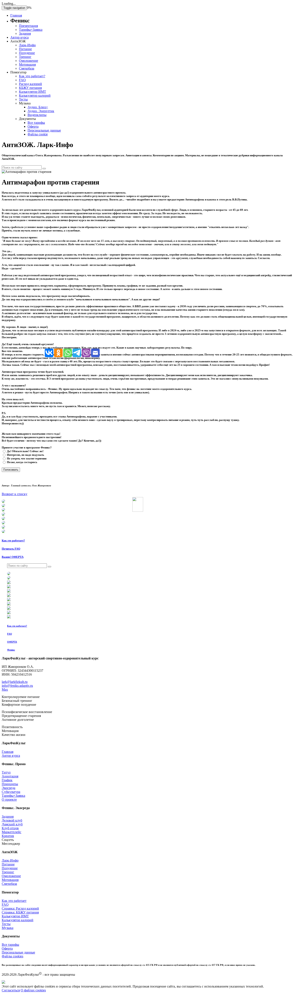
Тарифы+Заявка (30, 29)
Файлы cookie (38, 134)
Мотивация (27, 64)
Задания (25, 33)
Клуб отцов (10, 828)
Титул (6, 772)
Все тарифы (36, 122)
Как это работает (14, 901)
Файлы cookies (12, 956)
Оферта (33, 126)
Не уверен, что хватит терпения (26, 458)
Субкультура (11, 792)
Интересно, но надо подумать (25, 454)
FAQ (22, 80)
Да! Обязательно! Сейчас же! (24, 451)
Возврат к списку (14, 494)
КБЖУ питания (30, 88)
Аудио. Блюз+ (38, 107)
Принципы (10, 784)
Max (5, 689)
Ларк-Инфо (27, 45)
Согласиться (11, 990)
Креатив (8, 836)
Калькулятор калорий (35, 95)
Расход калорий (30, 84)
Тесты (23, 99)
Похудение (27, 53)
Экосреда (8, 788)
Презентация (28, 26)
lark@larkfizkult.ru (15, 682)
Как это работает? (32, 76)
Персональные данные (44, 130)
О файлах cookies (33, 990)
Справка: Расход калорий (20, 908)
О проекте (9, 799)
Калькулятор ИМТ (32, 91)
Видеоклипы (37, 115)
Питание (25, 49)
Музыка (7, 928)
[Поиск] (44, 168)
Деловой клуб (12, 820)
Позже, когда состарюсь (21, 462)
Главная (16, 15)
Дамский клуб (12, 824)
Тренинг (25, 57)
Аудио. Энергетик (41, 111)
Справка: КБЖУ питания (20, 912)
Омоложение (28, 60)
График (7, 780)
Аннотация (10, 776)
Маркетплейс (11, 832)
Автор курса (19, 37)
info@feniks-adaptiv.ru (17, 685)
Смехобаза (26, 68)
